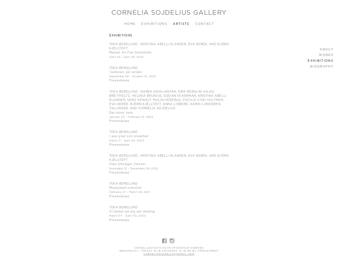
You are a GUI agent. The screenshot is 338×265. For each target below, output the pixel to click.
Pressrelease (119, 80)
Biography (321, 66)
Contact (204, 24)
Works (326, 55)
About (326, 49)
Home (130, 24)
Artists (181, 24)
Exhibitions (154, 24)
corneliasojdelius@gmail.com (169, 254)
